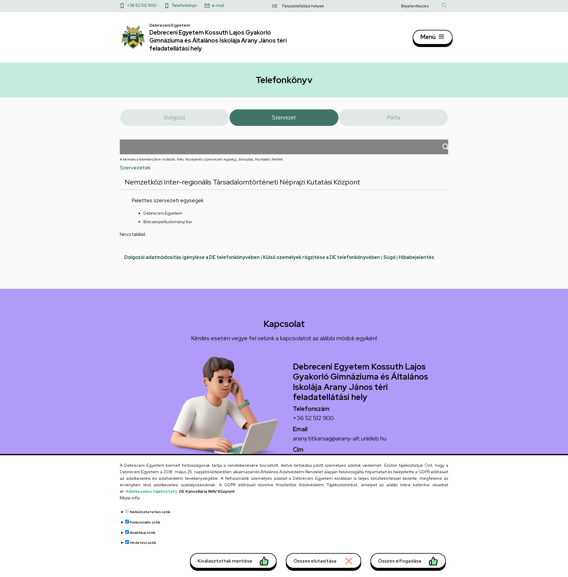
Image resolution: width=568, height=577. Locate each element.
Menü (427, 37)
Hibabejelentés (416, 257)
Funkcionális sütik (145, 522)
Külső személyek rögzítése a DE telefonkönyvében (321, 257)
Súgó (389, 257)
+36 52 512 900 (141, 5)
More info (130, 498)
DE (274, 6)
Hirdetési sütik (143, 542)
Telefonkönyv (184, 5)
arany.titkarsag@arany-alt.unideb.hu (339, 438)
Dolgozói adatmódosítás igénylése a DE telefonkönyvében (192, 257)
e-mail (218, 5)
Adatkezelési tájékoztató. (151, 491)
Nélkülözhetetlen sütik (150, 512)
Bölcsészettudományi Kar (167, 221)
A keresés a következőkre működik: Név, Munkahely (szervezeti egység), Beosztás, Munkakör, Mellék (201, 159)
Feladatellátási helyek (303, 6)
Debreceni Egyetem (163, 213)
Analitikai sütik (143, 532)
